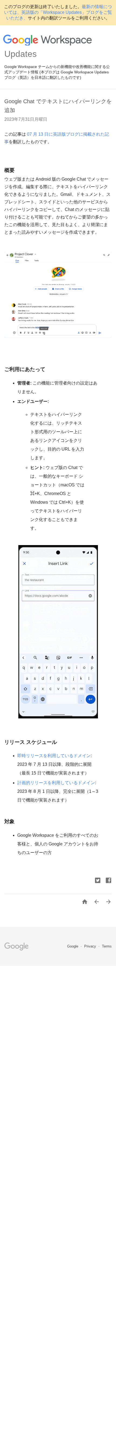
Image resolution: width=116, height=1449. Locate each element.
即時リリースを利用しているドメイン (54, 755)
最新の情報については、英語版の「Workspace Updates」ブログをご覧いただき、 (58, 12)
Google (73, 946)
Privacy (90, 946)
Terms (107, 946)
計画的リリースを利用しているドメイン (56, 782)
